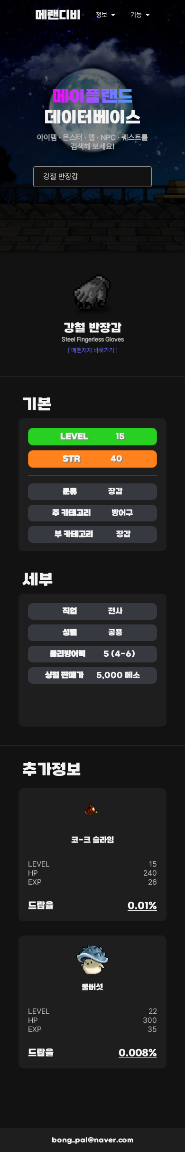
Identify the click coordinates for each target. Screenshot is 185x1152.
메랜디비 (58, 16)
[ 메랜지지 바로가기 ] (93, 350)
